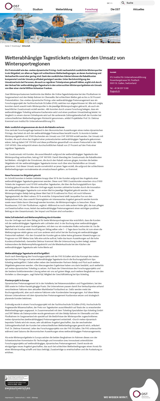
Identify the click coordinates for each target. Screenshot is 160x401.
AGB (28, 397)
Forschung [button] (91, 9)
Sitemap (35, 397)
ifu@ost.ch (115, 91)
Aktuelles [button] (138, 9)
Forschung (16, 46)
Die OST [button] (115, 9)
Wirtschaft (26, 46)
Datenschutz (20, 397)
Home (7, 46)
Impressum (9, 397)
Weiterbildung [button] (64, 9)
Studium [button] (38, 9)
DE (108, 3)
